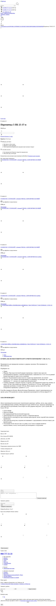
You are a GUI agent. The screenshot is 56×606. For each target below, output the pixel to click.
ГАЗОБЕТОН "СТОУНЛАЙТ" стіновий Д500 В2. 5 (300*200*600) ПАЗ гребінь (20, 295)
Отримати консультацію (34, 156)
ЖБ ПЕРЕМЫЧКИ (39, 26)
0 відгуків (3, 118)
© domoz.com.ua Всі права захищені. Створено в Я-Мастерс (15, 583)
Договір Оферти (8, 576)
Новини (6, 558)
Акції (5, 560)
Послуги (6, 562)
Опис (5, 354)
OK (2, 604)
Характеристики (8, 356)
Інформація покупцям (9, 568)
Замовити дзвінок (5, 14)
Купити (3, 136)
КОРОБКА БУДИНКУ (14, 26)
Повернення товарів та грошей (11, 577)
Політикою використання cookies (28, 600)
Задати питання (32, 589)
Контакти (6, 573)
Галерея (5, 564)
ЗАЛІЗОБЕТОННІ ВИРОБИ (27, 26)
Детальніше (3, 207)
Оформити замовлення (6, 506)
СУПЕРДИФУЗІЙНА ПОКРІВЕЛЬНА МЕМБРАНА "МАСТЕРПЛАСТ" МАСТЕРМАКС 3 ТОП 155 (26, 344)
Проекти (6, 559)
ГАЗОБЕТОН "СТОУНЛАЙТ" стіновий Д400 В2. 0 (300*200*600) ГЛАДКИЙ (20, 198)
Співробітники (7, 563)
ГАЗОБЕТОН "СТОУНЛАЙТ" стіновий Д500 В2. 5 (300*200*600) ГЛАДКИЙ (20, 247)
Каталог (7, 26)
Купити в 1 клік (9, 136)
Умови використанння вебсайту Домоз (13, 575)
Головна (3, 26)
